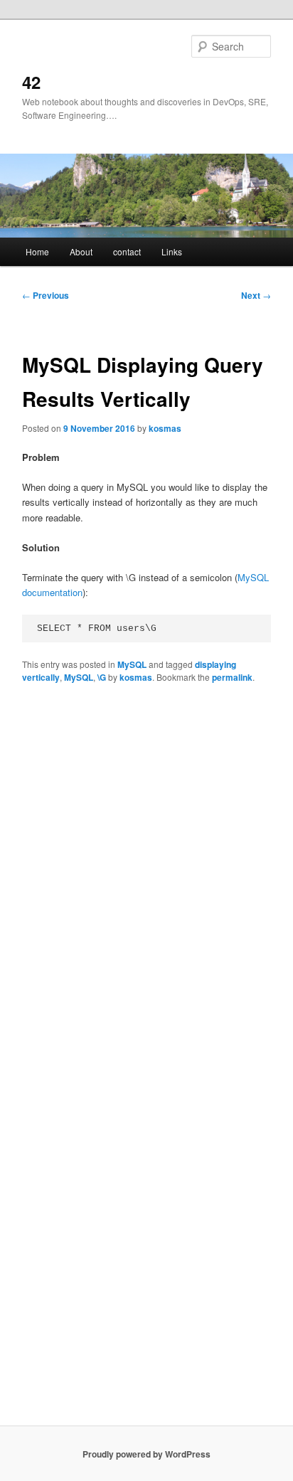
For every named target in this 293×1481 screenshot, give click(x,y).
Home (37, 251)
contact (127, 251)
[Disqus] (146, 876)
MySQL (131, 664)
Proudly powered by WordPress (146, 1454)
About (81, 251)
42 (31, 82)
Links (171, 251)
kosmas (165, 428)
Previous (45, 295)
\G (101, 677)
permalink (232, 677)
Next (256, 295)
